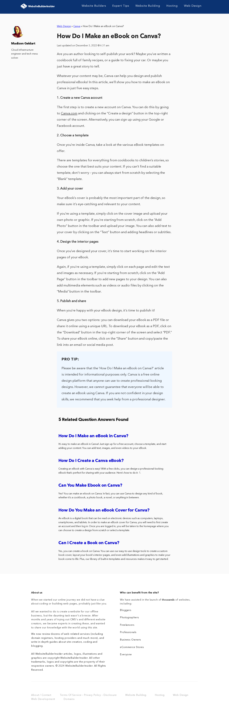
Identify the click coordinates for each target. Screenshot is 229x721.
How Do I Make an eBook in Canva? (93, 436)
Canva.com (69, 113)
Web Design (193, 6)
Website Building (147, 6)
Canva (76, 26)
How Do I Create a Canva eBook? (91, 461)
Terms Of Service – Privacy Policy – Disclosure (88, 695)
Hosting (172, 6)
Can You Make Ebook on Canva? (90, 486)
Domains (69, 699)
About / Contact (41, 695)
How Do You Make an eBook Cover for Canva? (103, 510)
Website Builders (94, 6)
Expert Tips (120, 6)
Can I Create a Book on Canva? (88, 543)
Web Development (43, 699)
